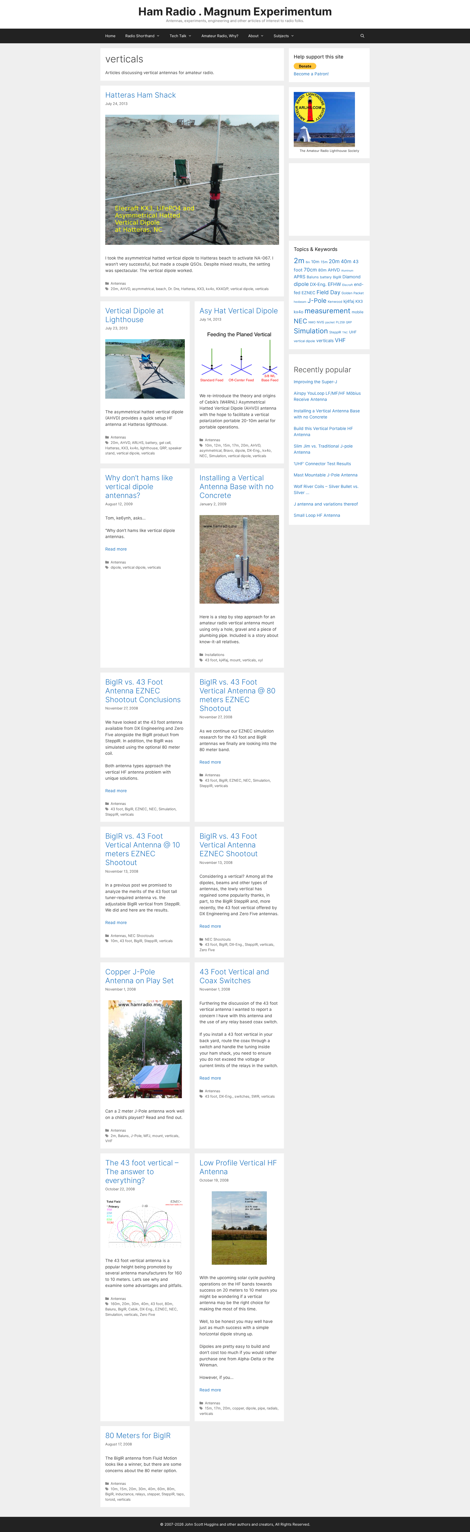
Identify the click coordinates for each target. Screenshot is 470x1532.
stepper (153, 1494)
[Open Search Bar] (362, 36)
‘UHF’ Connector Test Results (322, 463)
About (253, 36)
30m (135, 1304)
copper (238, 1408)
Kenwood (335, 302)
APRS (300, 276)
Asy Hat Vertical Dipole (239, 310)
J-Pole (136, 1136)
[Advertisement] (330, 198)
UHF (353, 332)
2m (113, 1136)
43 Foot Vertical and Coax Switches (234, 976)
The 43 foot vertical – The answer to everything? (141, 1171)
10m (208, 445)
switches (242, 1096)
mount (235, 660)
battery (151, 442)
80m (168, 1304)
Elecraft (347, 285)
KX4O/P (222, 289)
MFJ (146, 1136)
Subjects (281, 36)
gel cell (164, 442)
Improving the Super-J (315, 381)
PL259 (340, 322)
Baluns (123, 1136)
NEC (203, 456)
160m (115, 1304)
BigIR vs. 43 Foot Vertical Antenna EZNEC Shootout (229, 845)
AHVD (125, 289)
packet (330, 322)
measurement (328, 310)
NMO (312, 322)
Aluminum (347, 270)
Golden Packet (352, 293)
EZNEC (141, 809)
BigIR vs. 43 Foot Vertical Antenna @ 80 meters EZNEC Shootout (237, 695)
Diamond (351, 276)
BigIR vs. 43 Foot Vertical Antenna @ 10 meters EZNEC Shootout (142, 849)
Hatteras (188, 289)
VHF (108, 1141)
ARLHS (137, 442)
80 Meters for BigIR (138, 1435)
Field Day (328, 292)
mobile (358, 312)
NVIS (320, 322)
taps (180, 1494)
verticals (262, 289)
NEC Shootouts (141, 936)
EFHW (334, 284)
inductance (124, 1494)
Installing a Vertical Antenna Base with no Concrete (237, 486)
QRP (163, 448)
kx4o (210, 289)
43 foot (211, 660)
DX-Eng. (253, 450)
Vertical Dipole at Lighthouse (134, 315)
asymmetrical (143, 289)
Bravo (228, 450)
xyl (260, 660)
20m (114, 289)
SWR (255, 1096)
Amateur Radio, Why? (219, 36)
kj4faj (223, 660)
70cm (310, 270)
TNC (345, 332)
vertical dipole (241, 289)
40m (145, 1304)
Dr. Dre (173, 289)
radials (272, 1408)
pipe (261, 1408)
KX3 (200, 289)
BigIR (129, 809)
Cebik (133, 1309)
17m (235, 445)
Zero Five (207, 950)
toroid (110, 1499)
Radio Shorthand (139, 36)
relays (140, 1494)
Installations (214, 655)
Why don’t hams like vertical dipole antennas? (139, 486)
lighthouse (149, 448)
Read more (116, 549)
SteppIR (111, 814)
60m (161, 1489)
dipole (240, 450)
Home (110, 36)
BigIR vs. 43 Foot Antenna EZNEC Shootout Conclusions (143, 690)
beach (161, 289)
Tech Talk (178, 36)
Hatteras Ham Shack (140, 94)
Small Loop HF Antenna (317, 515)
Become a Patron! (311, 73)
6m (308, 262)
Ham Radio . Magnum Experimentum (235, 11)
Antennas (118, 283)
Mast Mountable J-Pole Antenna (326, 475)
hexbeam (300, 302)
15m (226, 445)
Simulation (217, 456)
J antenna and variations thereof (326, 504)
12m (217, 445)
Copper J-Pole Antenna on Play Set (139, 976)
